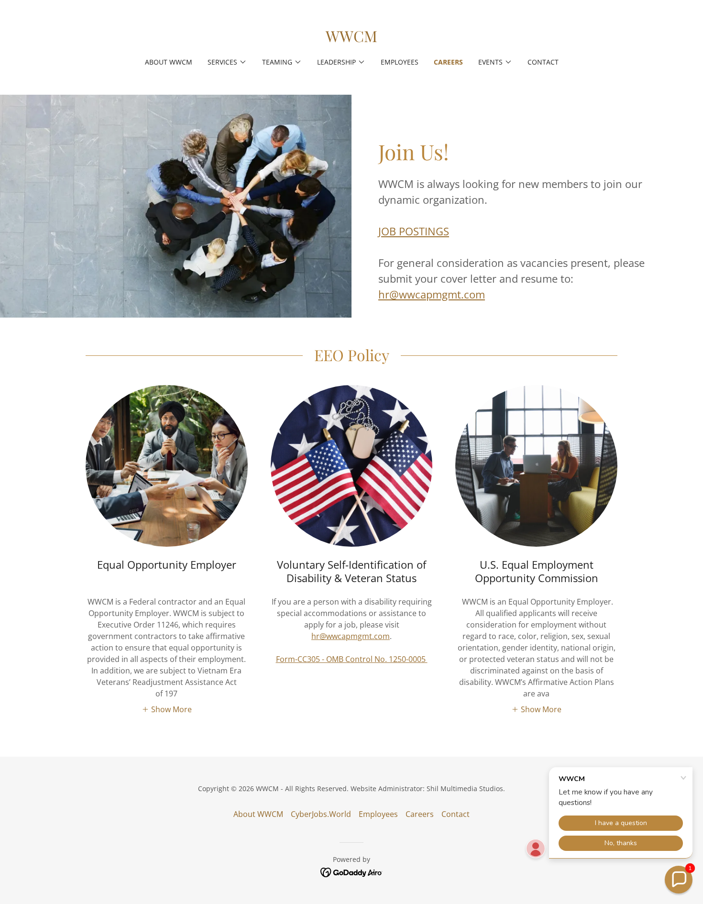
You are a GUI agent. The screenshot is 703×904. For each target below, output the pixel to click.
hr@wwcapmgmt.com (431, 294)
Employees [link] (399, 61)
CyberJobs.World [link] (321, 814)
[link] (351, 39)
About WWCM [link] (168, 61)
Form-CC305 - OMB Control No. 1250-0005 (352, 659)
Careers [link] (448, 61)
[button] (227, 62)
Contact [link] (543, 61)
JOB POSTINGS (413, 231)
